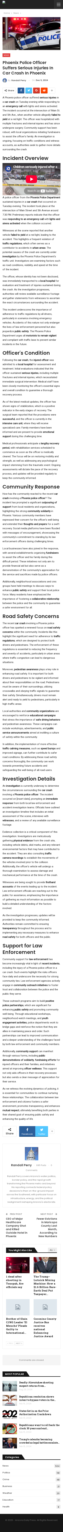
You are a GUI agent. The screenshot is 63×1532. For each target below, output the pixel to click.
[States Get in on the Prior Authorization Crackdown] (10, 1414)
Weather (7, 1493)
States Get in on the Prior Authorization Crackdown (35, 1412)
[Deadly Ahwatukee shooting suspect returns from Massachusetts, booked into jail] (10, 1386)
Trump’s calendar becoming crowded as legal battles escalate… (39, 1441)
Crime (6, 1479)
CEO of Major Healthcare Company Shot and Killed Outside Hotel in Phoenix (16, 1227)
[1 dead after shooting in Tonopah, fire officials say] (18, 1265)
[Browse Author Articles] (31, 1153)
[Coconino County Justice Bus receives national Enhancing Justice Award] (45, 1307)
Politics (6, 1472)
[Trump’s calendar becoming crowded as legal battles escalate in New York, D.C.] (10, 1443)
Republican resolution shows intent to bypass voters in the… (37, 1398)
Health (6, 1506)
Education (8, 1499)
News (6, 55)
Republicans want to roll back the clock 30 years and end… (39, 1426)
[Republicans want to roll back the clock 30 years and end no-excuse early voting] (10, 1428)
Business (7, 1486)
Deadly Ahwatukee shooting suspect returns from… (36, 1384)
